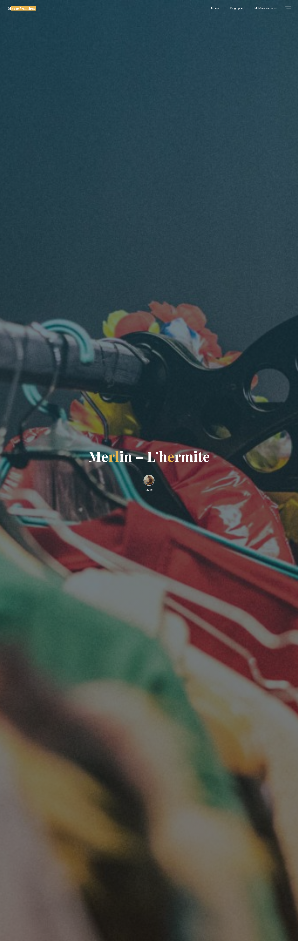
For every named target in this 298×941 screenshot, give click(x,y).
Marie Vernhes (21, 8)
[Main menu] (288, 8)
